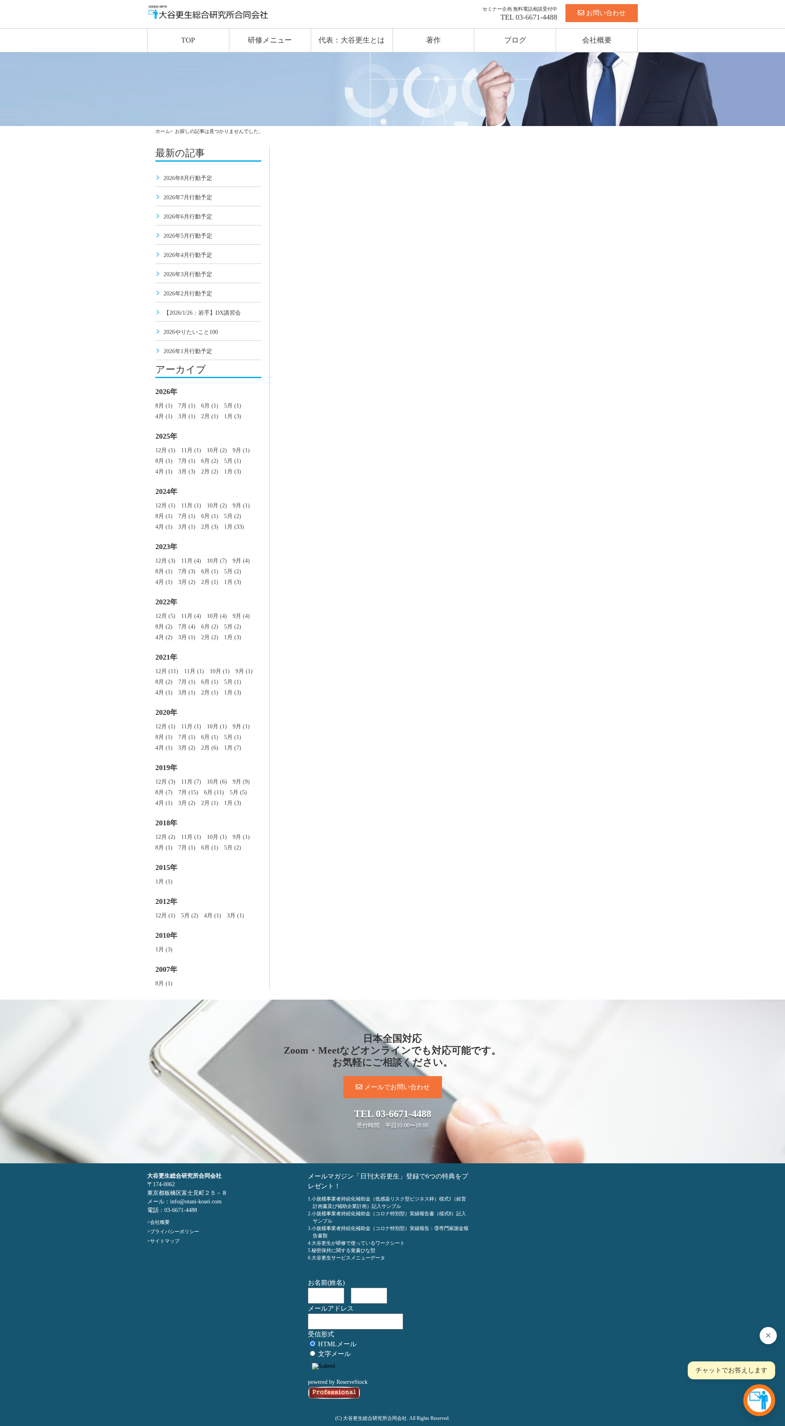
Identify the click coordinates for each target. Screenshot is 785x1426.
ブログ (515, 40)
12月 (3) (165, 561)
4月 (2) (164, 637)
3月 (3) (186, 472)
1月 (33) (234, 527)
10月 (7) (217, 561)
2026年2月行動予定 (188, 294)
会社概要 (597, 40)
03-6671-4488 (536, 17)
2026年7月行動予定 (188, 197)
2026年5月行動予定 (188, 236)
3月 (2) (186, 582)
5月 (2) (232, 516)
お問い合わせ (606, 12)
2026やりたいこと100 (191, 332)
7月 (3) (186, 571)
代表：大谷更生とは (351, 40)
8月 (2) (164, 627)
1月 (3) (232, 416)
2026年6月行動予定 (188, 217)
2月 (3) (209, 527)
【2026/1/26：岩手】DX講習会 (202, 313)
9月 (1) (241, 450)
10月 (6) (217, 782)
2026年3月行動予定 (188, 274)
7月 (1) (186, 406)
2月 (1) (209, 416)
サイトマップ (164, 1241)
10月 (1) (220, 671)
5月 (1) (232, 406)
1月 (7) (232, 748)
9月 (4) (241, 561)
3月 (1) (186, 416)
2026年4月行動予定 (188, 255)
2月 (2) (209, 472)
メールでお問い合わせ (397, 1087)
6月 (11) (214, 792)
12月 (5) (165, 616)
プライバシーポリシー (174, 1232)
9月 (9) (241, 782)
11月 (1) (191, 450)
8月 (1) (164, 406)
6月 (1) (209, 406)
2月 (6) (209, 748)
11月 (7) (191, 782)
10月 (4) (217, 616)
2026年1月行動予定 (188, 351)
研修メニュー (270, 40)
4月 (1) (164, 416)
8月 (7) (164, 792)
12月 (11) (166, 671)
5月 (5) (238, 792)
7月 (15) (188, 792)
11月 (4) (191, 561)
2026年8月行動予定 (188, 178)
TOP (188, 40)
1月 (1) (164, 882)
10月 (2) (217, 450)
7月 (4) (186, 627)
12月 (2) (165, 837)
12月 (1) (165, 450)
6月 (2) (209, 461)
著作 (433, 40)
